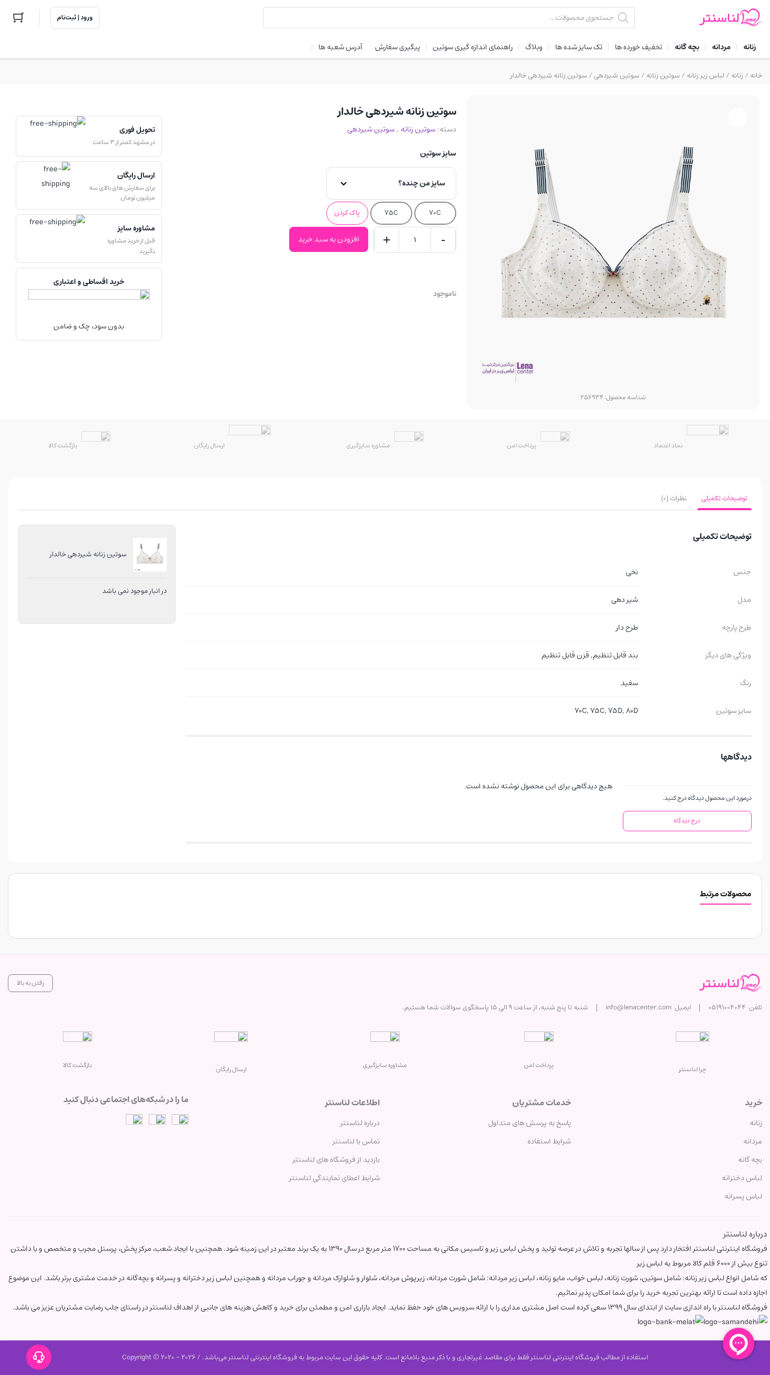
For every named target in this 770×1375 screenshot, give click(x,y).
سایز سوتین (438, 153)
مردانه (752, 1141)
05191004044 (727, 1008)
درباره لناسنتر (360, 1123)
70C (435, 213)
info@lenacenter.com (639, 1008)
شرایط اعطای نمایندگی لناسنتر (334, 1178)
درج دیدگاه (687, 820)
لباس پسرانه (743, 1196)
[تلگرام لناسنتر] (157, 1122)
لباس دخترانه (742, 1178)
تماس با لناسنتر (356, 1141)
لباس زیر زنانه (705, 76)
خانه (756, 76)
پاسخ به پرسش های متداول (529, 1123)
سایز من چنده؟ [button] (421, 183)
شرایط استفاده (549, 1141)
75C (391, 213)
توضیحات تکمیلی (724, 498)
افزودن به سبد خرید (328, 239)
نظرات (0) (674, 498)
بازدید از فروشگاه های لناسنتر (336, 1159)
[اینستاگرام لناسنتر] (180, 1122)
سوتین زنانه (663, 76)
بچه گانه (750, 1159)
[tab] (724, 499)
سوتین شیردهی (617, 76)
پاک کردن (347, 213)
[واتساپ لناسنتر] (134, 1122)
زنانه (737, 76)
